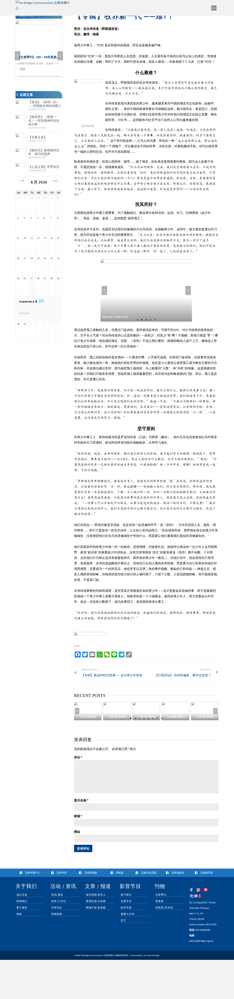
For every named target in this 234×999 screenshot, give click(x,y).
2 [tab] (142, 320)
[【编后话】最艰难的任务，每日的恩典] (21, 153)
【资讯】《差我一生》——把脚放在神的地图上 (44, 104)
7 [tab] (157, 718)
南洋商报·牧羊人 (96, 894)
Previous (104, 290)
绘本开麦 (126, 907)
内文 (22, 69)
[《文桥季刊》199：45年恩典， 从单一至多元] (39, 36)
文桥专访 (126, 901)
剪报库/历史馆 (164, 907)
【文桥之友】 (37, 137)
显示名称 (81, 800)
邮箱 (78, 816)
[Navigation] (213, 8)
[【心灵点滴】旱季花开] (21, 168)
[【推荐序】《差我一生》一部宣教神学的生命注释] (21, 120)
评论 (78, 757)
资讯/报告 (57, 894)
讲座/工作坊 (58, 901)
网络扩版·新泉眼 (96, 907)
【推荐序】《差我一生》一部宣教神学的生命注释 (43, 120)
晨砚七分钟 (127, 914)
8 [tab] (161, 718)
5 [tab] (155, 320)
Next (188, 290)
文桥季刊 (160, 894)
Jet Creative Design (151, 955)
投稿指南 (56, 914)
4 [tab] (150, 320)
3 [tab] (146, 320)
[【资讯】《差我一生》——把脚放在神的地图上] (21, 105)
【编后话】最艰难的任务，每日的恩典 (43, 152)
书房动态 (56, 907)
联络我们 (21, 901)
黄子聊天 (126, 894)
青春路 (159, 901)
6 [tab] (153, 718)
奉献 (19, 914)
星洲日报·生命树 (96, 901)
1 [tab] (137, 320)
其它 (123, 920)
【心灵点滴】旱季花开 (43, 167)
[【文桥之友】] (21, 139)
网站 (77, 832)
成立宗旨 (21, 894)
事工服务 (21, 907)
